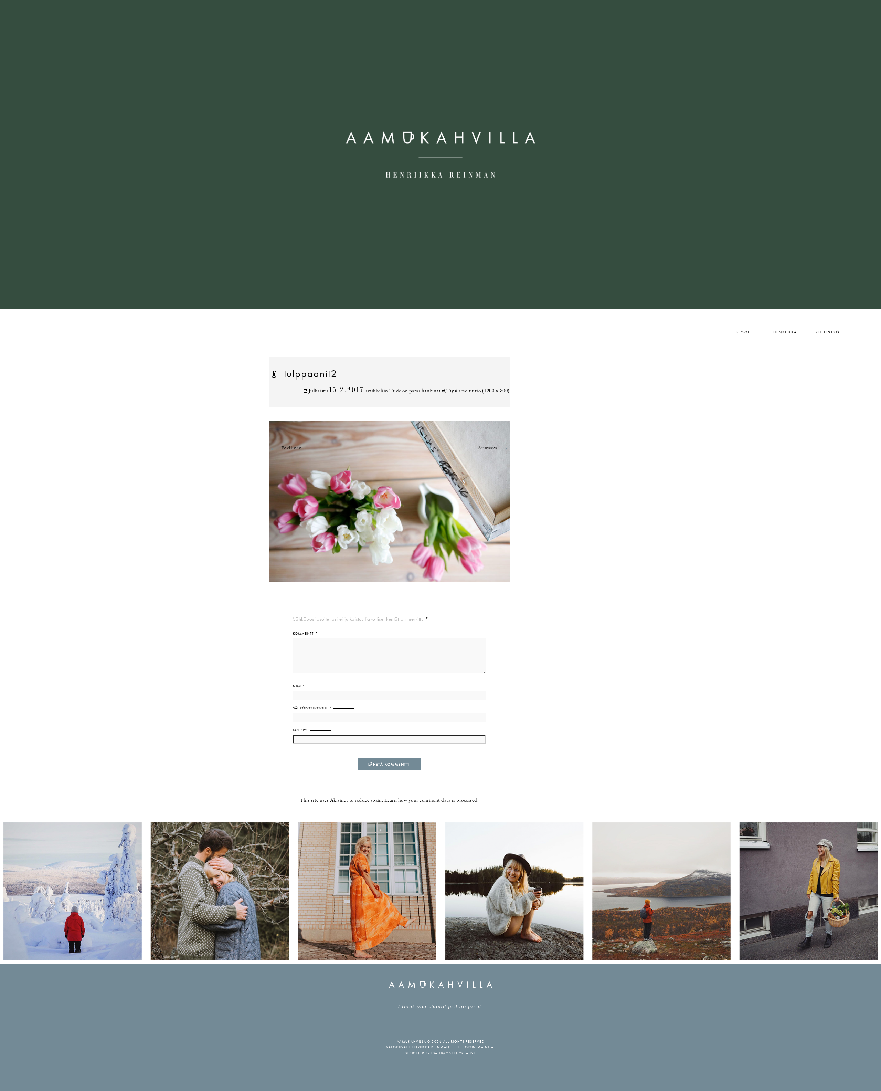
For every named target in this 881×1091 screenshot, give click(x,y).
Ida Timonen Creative (453, 1053)
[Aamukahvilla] (440, 154)
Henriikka (785, 332)
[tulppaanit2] (389, 505)
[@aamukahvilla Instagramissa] (440, 891)
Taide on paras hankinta (415, 391)
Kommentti (305, 633)
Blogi (743, 332)
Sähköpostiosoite (312, 708)
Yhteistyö (828, 332)
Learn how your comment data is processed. (431, 800)
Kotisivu (301, 730)
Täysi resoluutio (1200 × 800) (478, 391)
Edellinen (285, 448)
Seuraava (494, 448)
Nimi (299, 686)
